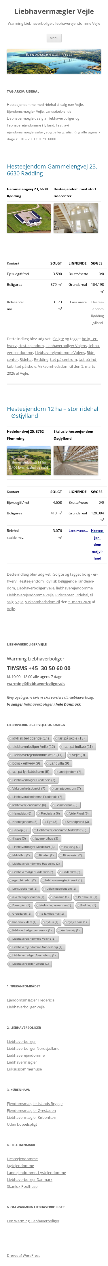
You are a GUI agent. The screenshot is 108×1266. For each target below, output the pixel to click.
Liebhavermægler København (32, 1117)
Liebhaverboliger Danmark (29, 1179)
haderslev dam (24, 922)
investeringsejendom (28, 897)
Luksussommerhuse (24, 1069)
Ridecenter (64, 594)
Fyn (52, 821)
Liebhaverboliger (21, 1041)
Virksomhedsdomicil (55, 366)
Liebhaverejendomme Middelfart (61, 830)
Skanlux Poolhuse (22, 1186)
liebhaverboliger (38, 704)
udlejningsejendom (61, 888)
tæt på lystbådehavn (30, 771)
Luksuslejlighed (24, 888)
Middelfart (21, 855)
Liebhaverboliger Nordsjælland (33, 1048)
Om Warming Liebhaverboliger (33, 1220)
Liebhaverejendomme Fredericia (37, 796)
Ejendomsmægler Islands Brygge (34, 1103)
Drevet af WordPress (23, 1255)
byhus (52, 922)
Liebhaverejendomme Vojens (60, 352)
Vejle (24, 373)
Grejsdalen (21, 913)
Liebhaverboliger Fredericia (33, 780)
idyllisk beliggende (61, 581)
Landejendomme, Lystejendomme (36, 1172)
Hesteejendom (31, 345)
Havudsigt (21, 813)
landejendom (70, 771)
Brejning (71, 847)
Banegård (21, 905)
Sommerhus (66, 805)
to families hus (52, 913)
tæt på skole (25, 366)
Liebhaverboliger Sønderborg (34, 955)
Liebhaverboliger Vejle (35, 588)
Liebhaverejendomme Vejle (30, 594)
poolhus (61, 897)
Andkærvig (70, 930)
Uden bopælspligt (22, 1124)
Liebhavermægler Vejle (54, 11)
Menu (54, 38)
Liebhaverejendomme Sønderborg (37, 947)
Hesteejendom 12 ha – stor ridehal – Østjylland (52, 412)
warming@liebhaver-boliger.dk (36, 683)
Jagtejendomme (20, 1165)
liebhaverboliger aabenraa (32, 930)
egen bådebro (24, 880)
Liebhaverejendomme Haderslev (36, 863)
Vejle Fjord (79, 813)
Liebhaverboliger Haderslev (32, 872)
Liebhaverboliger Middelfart (33, 847)
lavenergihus (46, 838)
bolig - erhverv (26, 763)
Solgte (58, 338)
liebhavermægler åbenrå (63, 880)
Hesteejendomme (22, 1158)
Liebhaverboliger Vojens (66, 345)
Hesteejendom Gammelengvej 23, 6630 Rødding (52, 169)
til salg (19, 838)
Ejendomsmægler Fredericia (30, 1000)
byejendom (77, 922)
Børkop (20, 830)
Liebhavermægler (22, 1062)
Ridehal (26, 359)
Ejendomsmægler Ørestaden (31, 1110)
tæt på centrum (63, 359)
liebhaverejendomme (74, 588)
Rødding (41, 359)
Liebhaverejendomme (26, 1055)
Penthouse (87, 897)
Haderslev (71, 872)
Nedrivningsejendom (55, 905)
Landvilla (59, 763)
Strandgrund (78, 821)
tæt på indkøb (79, 746)
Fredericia (50, 813)
